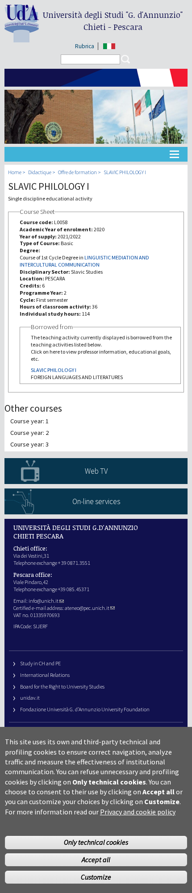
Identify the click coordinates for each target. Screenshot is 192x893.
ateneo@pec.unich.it (87, 608)
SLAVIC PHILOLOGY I (125, 172)
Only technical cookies (96, 842)
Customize (96, 876)
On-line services (96, 501)
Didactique (39, 172)
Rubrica (84, 46)
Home (14, 172)
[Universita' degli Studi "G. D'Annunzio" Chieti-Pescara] (21, 38)
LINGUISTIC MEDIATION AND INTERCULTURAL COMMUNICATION (84, 261)
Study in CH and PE (40, 663)
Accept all (96, 859)
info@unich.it (43, 600)
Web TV (96, 471)
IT (109, 46)
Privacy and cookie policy (137, 811)
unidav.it (30, 697)
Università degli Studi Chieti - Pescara (113, 21)
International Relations (45, 675)
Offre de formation (77, 172)
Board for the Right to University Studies (62, 686)
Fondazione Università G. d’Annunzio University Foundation (85, 709)
